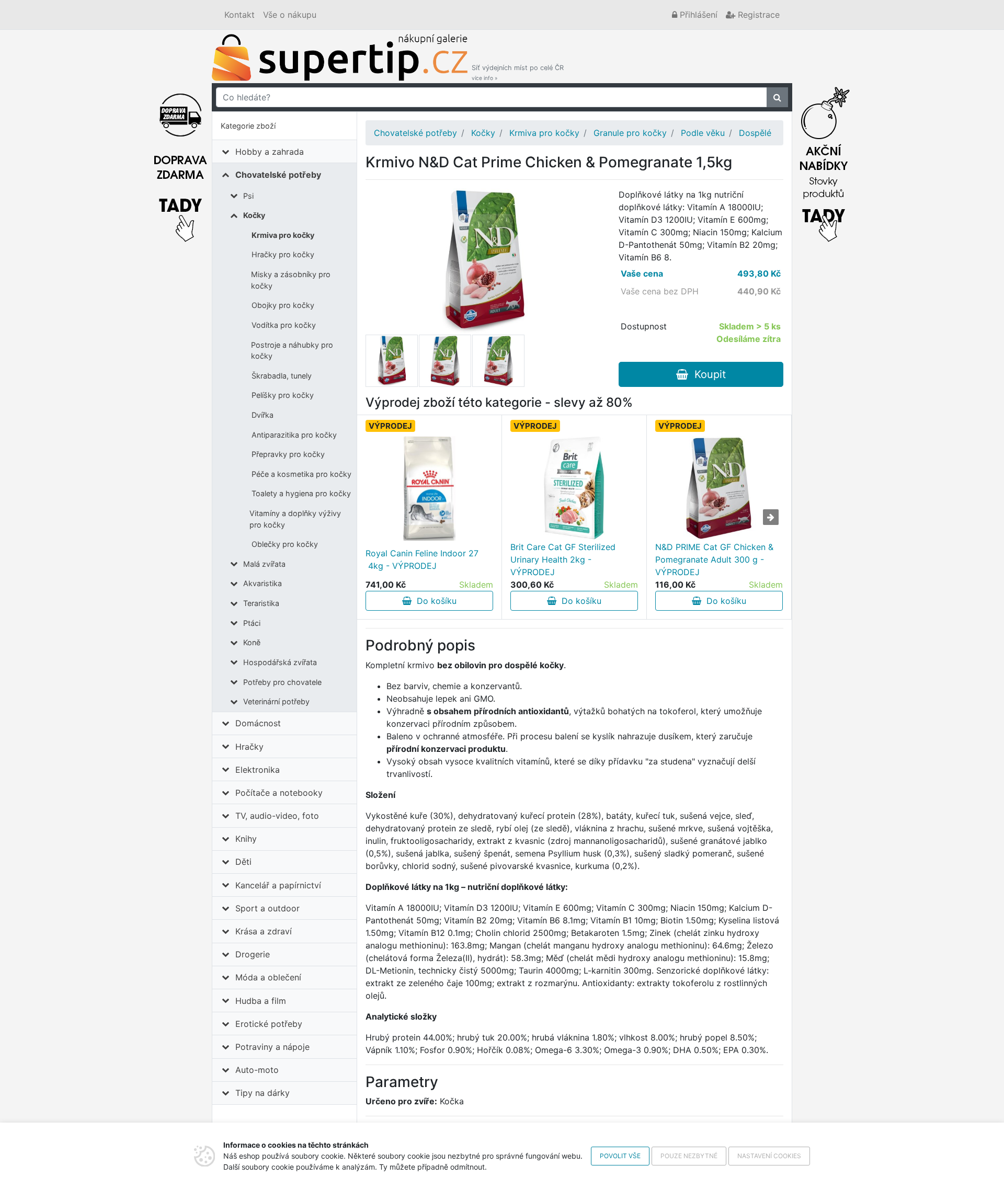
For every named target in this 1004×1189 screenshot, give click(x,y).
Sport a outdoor (267, 908)
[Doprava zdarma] (180, 161)
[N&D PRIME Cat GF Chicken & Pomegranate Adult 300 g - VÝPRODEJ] (719, 488)
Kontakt (239, 14)
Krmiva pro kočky (283, 235)
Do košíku (434, 601)
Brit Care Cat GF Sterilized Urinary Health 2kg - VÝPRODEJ (562, 559)
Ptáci (251, 623)
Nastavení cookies (769, 1156)
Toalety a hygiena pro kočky (301, 493)
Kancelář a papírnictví (278, 885)
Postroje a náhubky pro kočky (292, 350)
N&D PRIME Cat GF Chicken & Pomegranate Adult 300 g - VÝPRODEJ (714, 559)
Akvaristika (262, 583)
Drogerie (252, 954)
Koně (251, 642)
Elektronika (257, 769)
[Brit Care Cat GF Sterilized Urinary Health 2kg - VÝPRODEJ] (574, 488)
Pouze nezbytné (688, 1156)
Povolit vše (620, 1156)
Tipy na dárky (262, 1093)
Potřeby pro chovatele (282, 682)
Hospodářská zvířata (280, 662)
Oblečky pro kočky (285, 544)
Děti (243, 861)
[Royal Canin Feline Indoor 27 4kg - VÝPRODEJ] (429, 488)
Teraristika (261, 603)
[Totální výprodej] (823, 161)
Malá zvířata (264, 563)
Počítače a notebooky (279, 792)
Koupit (707, 374)
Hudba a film (260, 1001)
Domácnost (258, 723)
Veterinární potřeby (276, 701)
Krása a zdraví (263, 931)
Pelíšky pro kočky (283, 395)
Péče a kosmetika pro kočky (301, 474)
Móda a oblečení (268, 977)
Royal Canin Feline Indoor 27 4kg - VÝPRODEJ (422, 559)
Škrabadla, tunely (282, 375)
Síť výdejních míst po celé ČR (518, 72)
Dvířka (262, 414)
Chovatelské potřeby (278, 174)
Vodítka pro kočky (284, 325)
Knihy (246, 838)
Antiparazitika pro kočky (294, 434)
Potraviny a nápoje (272, 1047)
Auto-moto (257, 1070)
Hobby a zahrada (269, 151)
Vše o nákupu (289, 14)
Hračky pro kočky (283, 254)
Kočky (254, 215)
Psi (248, 195)
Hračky (249, 746)
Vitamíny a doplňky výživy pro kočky (295, 519)
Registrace (757, 14)
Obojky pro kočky (283, 305)
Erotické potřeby (268, 1024)
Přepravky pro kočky (288, 454)
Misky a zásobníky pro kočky (290, 280)
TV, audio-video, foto (277, 815)
